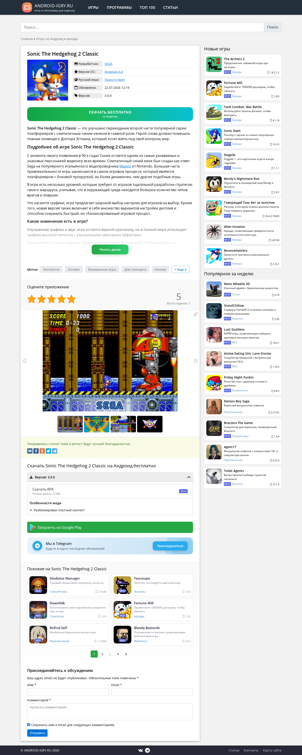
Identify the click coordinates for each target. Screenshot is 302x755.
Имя (30, 685)
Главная (27, 39)
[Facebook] (36, 451)
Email (115, 685)
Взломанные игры (102, 269)
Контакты (251, 750)
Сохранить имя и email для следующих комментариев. (73, 725)
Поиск (272, 27)
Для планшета (135, 269)
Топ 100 (147, 7)
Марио (125, 166)
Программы (119, 7)
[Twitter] (48, 451)
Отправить (37, 733)
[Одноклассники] (42, 451)
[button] (195, 314)
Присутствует (115, 80)
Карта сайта (272, 750)
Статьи (170, 7)
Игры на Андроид (49, 39)
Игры (93, 7)
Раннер (160, 269)
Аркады (72, 39)
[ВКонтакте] (29, 451)
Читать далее (110, 249)
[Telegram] (54, 451)
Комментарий (37, 700)
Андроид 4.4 (114, 72)
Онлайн (74, 269)
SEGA (108, 64)
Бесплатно (51, 269)
